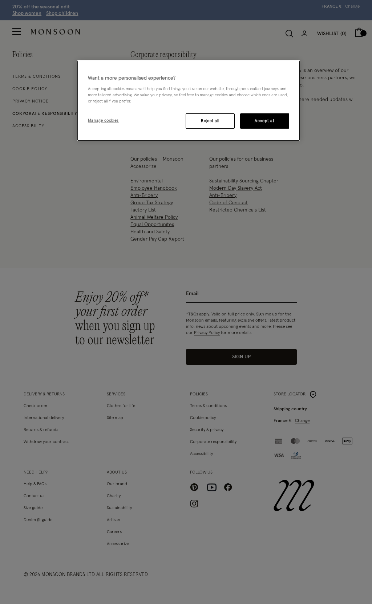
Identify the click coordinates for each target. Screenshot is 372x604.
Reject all (210, 121)
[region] (188, 100)
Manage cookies (103, 120)
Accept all (265, 121)
